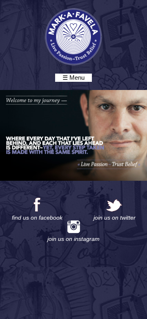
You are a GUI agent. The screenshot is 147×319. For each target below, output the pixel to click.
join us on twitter (115, 217)
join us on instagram (73, 239)
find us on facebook (37, 217)
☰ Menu (73, 77)
